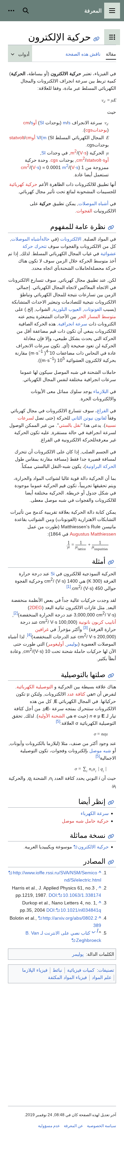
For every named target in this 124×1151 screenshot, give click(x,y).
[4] (29, 635)
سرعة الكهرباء (95, 813)
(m (44, 137)
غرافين (42, 629)
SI (42, 122)
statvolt (93, 160)
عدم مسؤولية (49, 1125)
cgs (54, 160)
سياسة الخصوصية (101, 1125)
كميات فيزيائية (81, 970)
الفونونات (93, 309)
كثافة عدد (76, 694)
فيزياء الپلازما (35, 970)
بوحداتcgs (96, 130)
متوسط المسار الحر (97, 316)
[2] (16, 613)
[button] (112, 11)
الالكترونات (70, 239)
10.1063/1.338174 (82, 895)
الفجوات (84, 210)
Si (53, 573)
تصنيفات (106, 970)
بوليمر (72, 644)
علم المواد (101, 977)
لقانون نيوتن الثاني (88, 418)
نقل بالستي (70, 425)
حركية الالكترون (93, 846)
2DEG (35, 607)
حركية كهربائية (23, 184)
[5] (58, 721)
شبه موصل (100, 750)
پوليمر (78, 954)
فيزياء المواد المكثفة (67, 977)
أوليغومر (56, 644)
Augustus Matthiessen (93, 534)
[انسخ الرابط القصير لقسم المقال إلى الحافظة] (110, 227)
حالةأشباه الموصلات (30, 239)
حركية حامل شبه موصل (85, 821)
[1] (68, 586)
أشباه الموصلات (93, 203)
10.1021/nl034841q (81, 910)
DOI (53, 895)
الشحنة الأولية (51, 716)
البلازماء (100, 391)
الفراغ (102, 410)
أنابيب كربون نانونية (97, 622)
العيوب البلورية (67, 309)
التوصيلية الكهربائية (35, 686)
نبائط (57, 970)
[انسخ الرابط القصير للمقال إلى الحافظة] (96, 38)
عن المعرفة (73, 1125)
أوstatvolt (22, 137)
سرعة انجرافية (72, 323)
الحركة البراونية (101, 466)
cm (28, 137)
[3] (85, 627)
